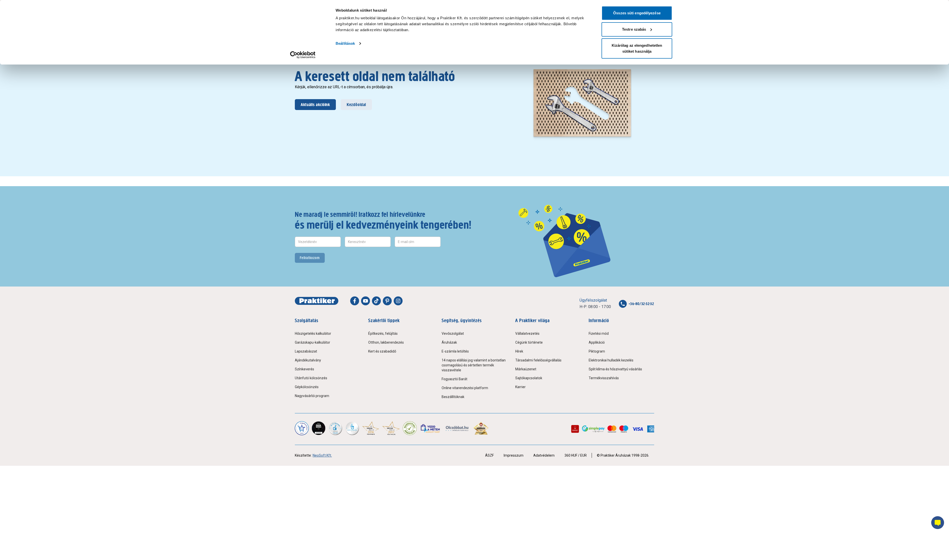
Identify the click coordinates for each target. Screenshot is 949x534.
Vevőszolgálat (453, 333)
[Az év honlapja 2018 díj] (335, 428)
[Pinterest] (387, 300)
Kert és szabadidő (382, 351)
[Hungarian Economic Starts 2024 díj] (302, 428)
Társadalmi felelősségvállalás (538, 360)
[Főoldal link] (316, 301)
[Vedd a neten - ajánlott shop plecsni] (431, 428)
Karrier (520, 387)
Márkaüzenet (525, 369)
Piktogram (597, 351)
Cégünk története (529, 342)
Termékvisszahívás (604, 378)
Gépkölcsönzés (307, 387)
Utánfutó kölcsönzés (311, 378)
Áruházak (449, 342)
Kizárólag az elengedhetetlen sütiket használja (637, 48)
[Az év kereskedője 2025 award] (481, 428)
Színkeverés (304, 369)
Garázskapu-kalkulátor (312, 342)
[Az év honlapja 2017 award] (391, 428)
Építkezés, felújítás (383, 333)
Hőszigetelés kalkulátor (313, 333)
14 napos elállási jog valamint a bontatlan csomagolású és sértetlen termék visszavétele (474, 365)
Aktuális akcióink (315, 104)
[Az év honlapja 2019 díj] (352, 428)
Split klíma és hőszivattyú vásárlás (615, 369)
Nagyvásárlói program (312, 396)
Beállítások (345, 43)
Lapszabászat (306, 351)
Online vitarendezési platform (465, 388)
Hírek (519, 351)
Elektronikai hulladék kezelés (611, 360)
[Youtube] (365, 300)
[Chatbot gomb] (937, 522)
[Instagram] (398, 300)
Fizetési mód (599, 333)
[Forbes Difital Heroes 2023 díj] (318, 428)
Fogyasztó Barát (454, 379)
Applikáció (597, 342)
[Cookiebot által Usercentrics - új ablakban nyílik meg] (302, 55)
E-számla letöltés (455, 351)
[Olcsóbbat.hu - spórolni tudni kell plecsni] (457, 428)
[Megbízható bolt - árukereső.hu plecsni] (410, 428)
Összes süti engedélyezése (637, 13)
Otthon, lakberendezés (386, 342)
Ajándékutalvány (308, 360)
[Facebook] (354, 300)
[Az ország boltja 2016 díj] (370, 428)
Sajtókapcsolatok (528, 378)
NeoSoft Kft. (322, 455)
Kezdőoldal (356, 104)
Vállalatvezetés (527, 333)
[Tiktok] (376, 300)
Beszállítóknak (453, 397)
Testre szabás (634, 29)
